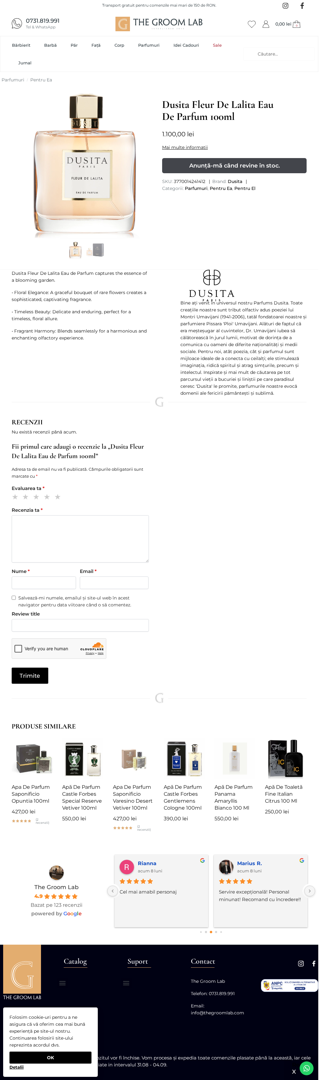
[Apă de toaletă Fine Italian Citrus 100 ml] (285, 759)
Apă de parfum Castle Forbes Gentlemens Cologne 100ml (183, 797)
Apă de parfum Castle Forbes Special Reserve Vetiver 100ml (82, 797)
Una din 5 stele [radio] (16, 497)
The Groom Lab (56, 887)
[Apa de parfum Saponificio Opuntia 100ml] (32, 759)
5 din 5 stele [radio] (58, 497)
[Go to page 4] (221, 932)
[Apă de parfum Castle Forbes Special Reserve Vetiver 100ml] (82, 759)
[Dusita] (243, 285)
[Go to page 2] (211, 932)
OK (50, 1057)
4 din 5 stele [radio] (48, 497)
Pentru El (244, 188)
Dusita (235, 181)
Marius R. (249, 863)
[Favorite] (43, 747)
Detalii (16, 1067)
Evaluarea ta (28, 488)
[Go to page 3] (216, 932)
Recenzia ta (27, 510)
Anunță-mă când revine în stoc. (234, 165)
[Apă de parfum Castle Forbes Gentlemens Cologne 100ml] (184, 759)
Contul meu (265, 23)
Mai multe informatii (185, 147)
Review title (26, 614)
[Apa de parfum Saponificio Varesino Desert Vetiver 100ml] (133, 759)
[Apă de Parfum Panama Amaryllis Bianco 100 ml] (235, 759)
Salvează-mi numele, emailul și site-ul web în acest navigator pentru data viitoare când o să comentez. (74, 601)
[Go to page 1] (206, 932)
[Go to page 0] (201, 932)
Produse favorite (252, 23)
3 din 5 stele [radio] (37, 497)
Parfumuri (13, 80)
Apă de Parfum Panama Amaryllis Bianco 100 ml (233, 797)
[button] (289, 24)
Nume (21, 571)
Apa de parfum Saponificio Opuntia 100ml (31, 794)
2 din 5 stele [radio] (26, 497)
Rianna (147, 863)
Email (88, 571)
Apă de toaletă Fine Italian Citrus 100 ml (283, 794)
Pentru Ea (41, 80)
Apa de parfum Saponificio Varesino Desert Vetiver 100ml (133, 797)
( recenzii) (42, 821)
